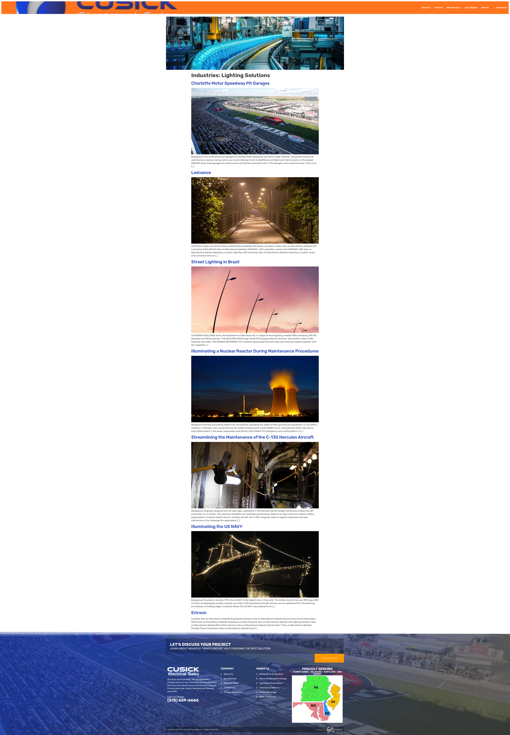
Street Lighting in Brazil (215, 261)
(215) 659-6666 (183, 700)
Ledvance (201, 172)
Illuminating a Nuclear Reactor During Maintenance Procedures (255, 351)
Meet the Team (454, 7)
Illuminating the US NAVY (216, 526)
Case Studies (471, 7)
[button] (169, 43)
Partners (438, 7)
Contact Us (501, 7)
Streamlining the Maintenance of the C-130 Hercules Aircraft (252, 437)
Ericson (199, 612)
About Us (426, 7)
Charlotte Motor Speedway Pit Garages (230, 83)
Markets (485, 7)
